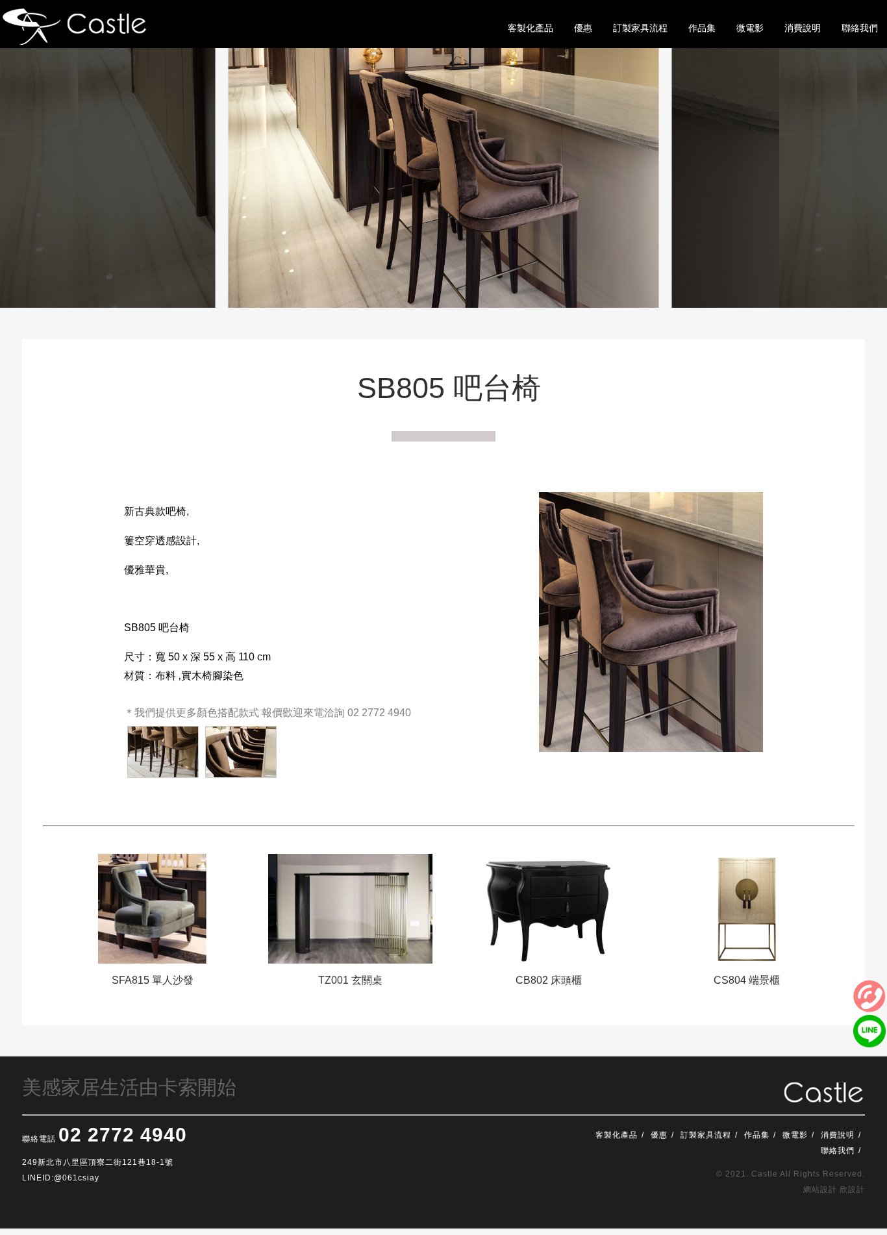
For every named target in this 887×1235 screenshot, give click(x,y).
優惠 (659, 1135)
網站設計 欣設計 (834, 1189)
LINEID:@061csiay (60, 1177)
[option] (152, 926)
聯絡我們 (838, 1150)
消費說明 (838, 1135)
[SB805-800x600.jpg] (163, 752)
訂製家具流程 (706, 1135)
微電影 (795, 1135)
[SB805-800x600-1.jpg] (241, 752)
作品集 (756, 1135)
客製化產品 (616, 1135)
